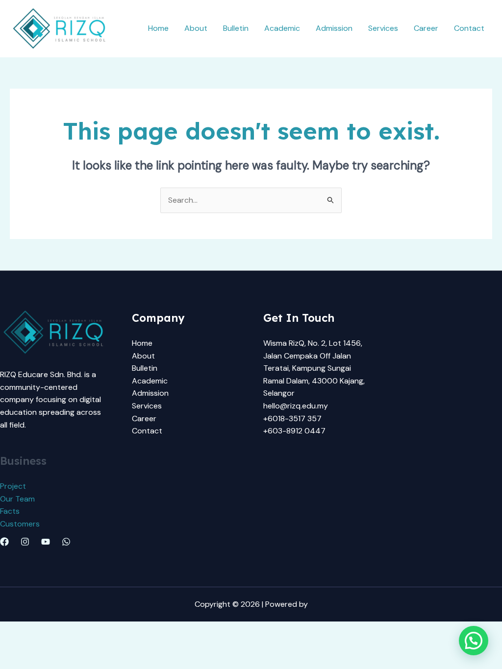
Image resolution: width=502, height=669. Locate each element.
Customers (20, 524)
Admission (334, 28)
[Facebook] (4, 541)
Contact (469, 28)
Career (426, 28)
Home (158, 28)
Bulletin (236, 28)
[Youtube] (45, 541)
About (195, 28)
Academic (282, 28)
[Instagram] (25, 541)
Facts (10, 511)
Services (383, 28)
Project (13, 486)
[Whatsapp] (66, 541)
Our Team (17, 499)
